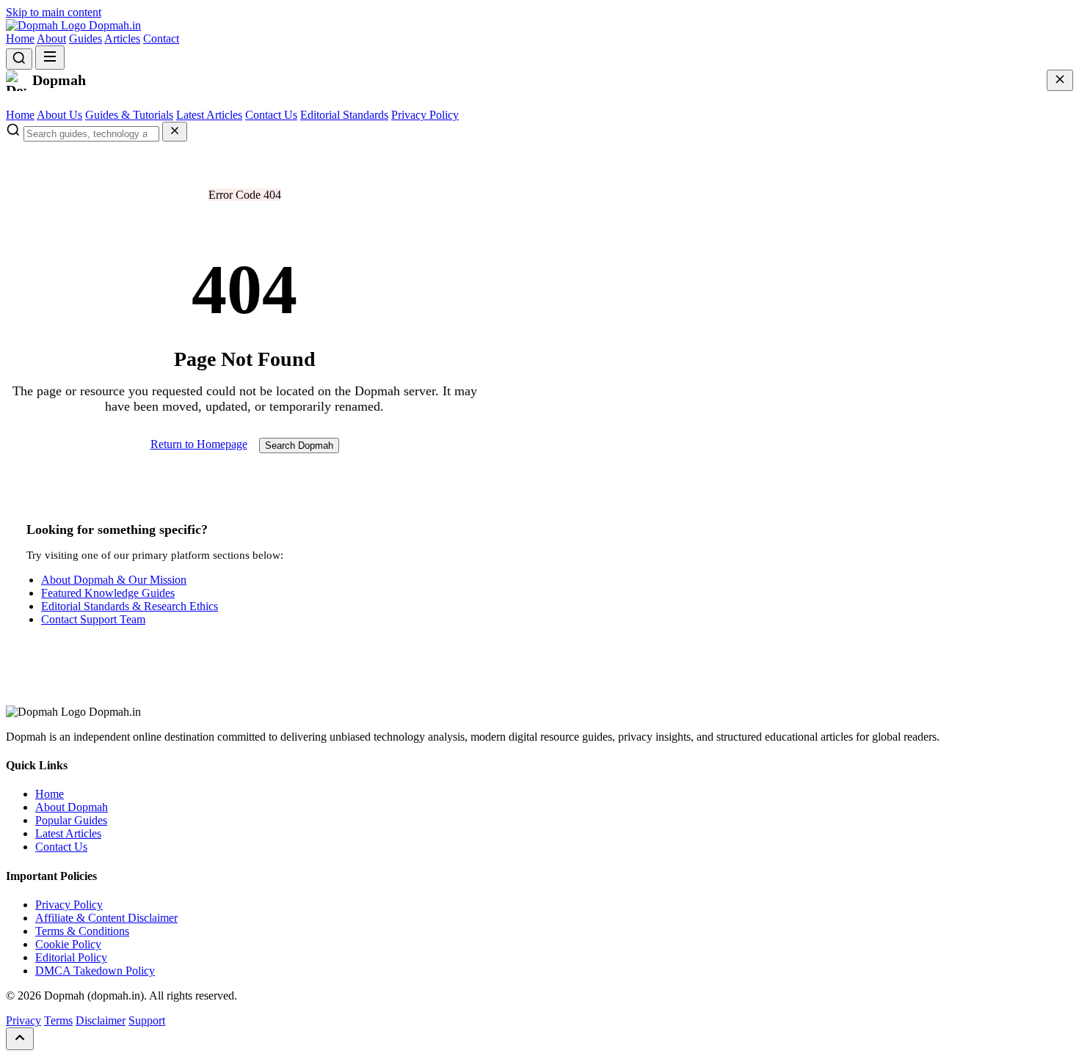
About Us (59, 115)
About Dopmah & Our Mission (113, 579)
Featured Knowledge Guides (108, 593)
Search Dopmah (299, 445)
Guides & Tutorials (129, 115)
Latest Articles (209, 115)
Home (20, 38)
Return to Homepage (198, 444)
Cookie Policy (68, 944)
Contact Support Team (93, 619)
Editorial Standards (344, 115)
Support (146, 1020)
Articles (122, 38)
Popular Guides (71, 820)
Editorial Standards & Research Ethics (129, 606)
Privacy (23, 1020)
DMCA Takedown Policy (95, 970)
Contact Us (271, 115)
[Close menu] (1060, 80)
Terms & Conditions (82, 931)
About (51, 38)
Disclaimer (101, 1020)
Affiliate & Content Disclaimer (106, 918)
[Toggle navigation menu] (50, 57)
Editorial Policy (71, 957)
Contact (161, 38)
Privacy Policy (425, 115)
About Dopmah (71, 807)
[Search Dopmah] (19, 59)
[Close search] (174, 132)
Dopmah (113, 25)
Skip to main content (53, 12)
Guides (85, 38)
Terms (58, 1020)
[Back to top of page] (20, 1038)
